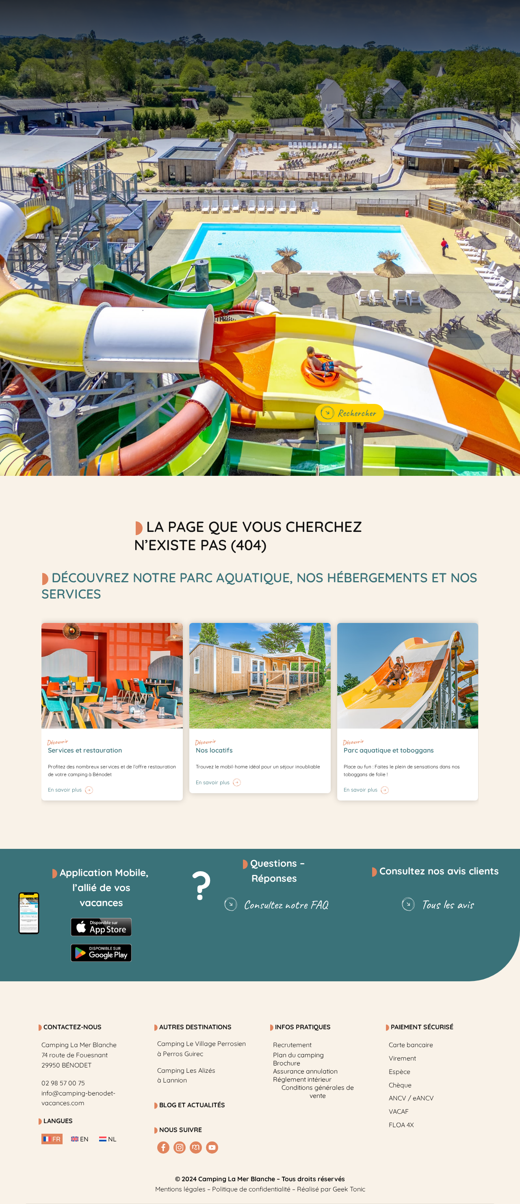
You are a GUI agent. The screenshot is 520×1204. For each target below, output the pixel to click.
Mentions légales (180, 1189)
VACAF (399, 1111)
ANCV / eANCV (411, 1098)
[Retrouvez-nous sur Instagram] (179, 1147)
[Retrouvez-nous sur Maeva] (196, 1147)
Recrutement (292, 1045)
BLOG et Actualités (192, 1105)
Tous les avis (447, 904)
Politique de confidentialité (251, 1189)
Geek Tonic (349, 1189)
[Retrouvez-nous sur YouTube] (212, 1147)
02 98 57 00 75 (63, 1083)
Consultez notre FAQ (285, 904)
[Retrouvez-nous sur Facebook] (163, 1147)
